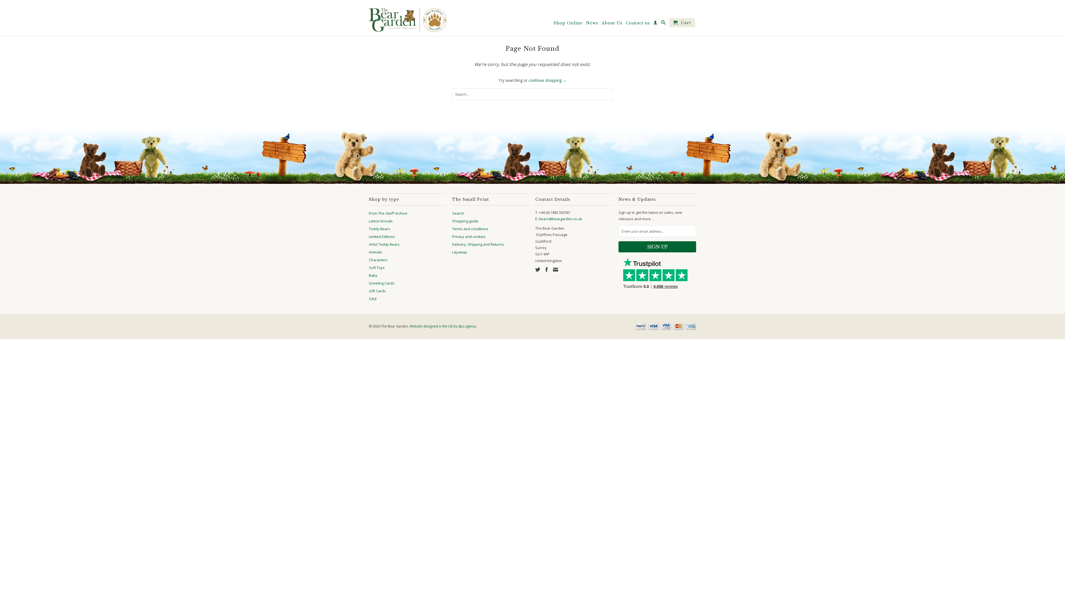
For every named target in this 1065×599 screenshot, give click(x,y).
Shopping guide (465, 221)
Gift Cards (377, 290)
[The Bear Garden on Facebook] (546, 269)
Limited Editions (382, 236)
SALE (373, 298)
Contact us (638, 23)
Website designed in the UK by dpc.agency (443, 326)
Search (458, 213)
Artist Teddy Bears (384, 244)
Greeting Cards (381, 283)
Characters (378, 259)
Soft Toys (377, 267)
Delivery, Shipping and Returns (478, 244)
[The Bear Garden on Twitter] (537, 269)
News (592, 23)
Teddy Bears (379, 228)
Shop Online (568, 23)
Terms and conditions (470, 228)
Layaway (459, 252)
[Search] (663, 23)
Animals (375, 252)
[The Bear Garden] (408, 18)
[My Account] (655, 23)
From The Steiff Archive (388, 213)
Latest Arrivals (381, 221)
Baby (373, 275)
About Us (612, 23)
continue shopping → (548, 80)
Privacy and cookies (469, 236)
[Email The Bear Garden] (555, 269)
